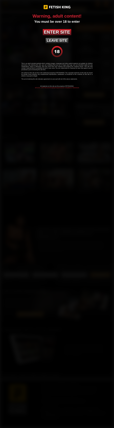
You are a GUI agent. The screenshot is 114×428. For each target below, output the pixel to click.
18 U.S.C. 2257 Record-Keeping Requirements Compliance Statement (57, 88)
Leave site (57, 41)
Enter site (57, 32)
